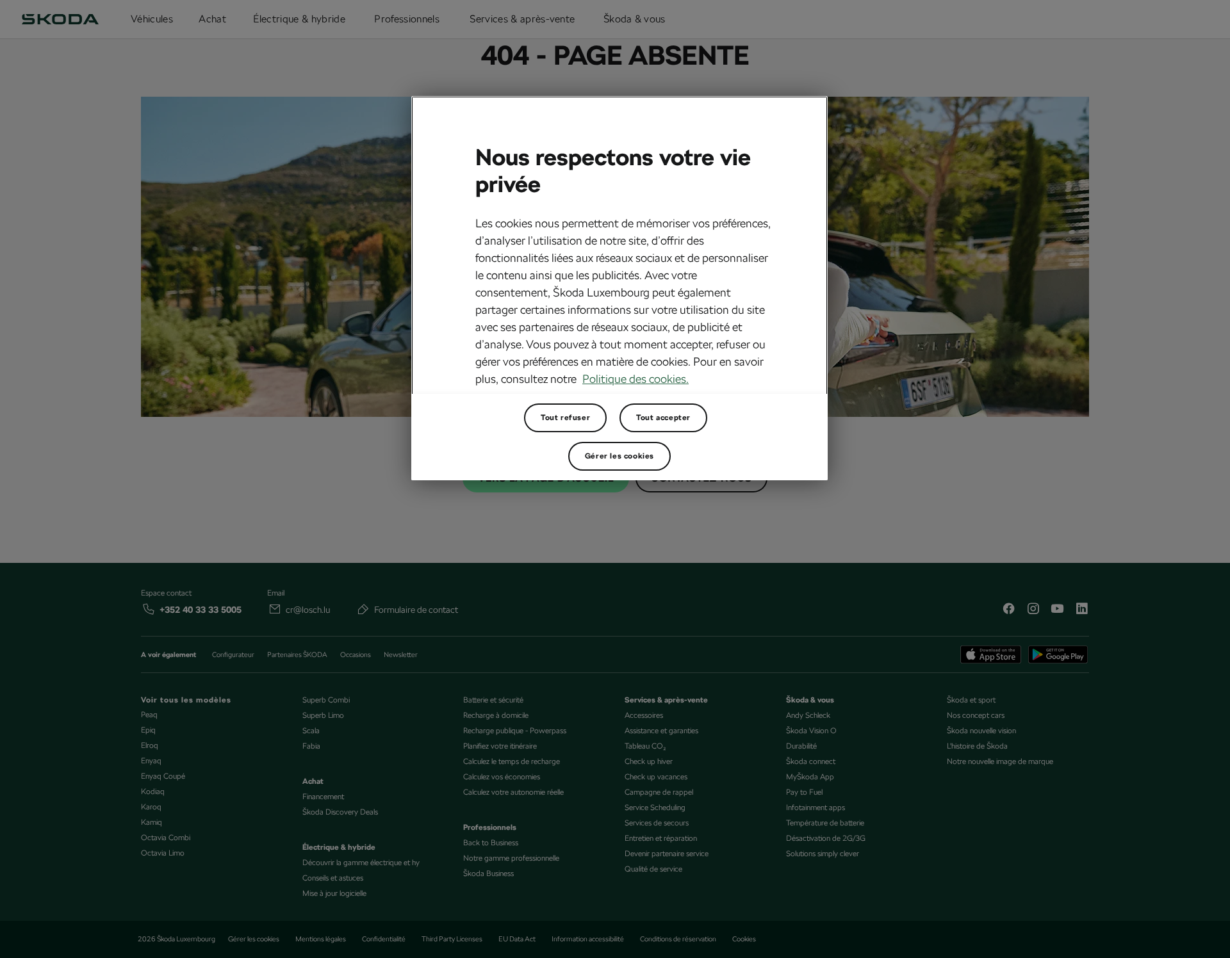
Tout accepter (663, 417)
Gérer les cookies (619, 455)
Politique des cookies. (635, 379)
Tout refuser (565, 417)
